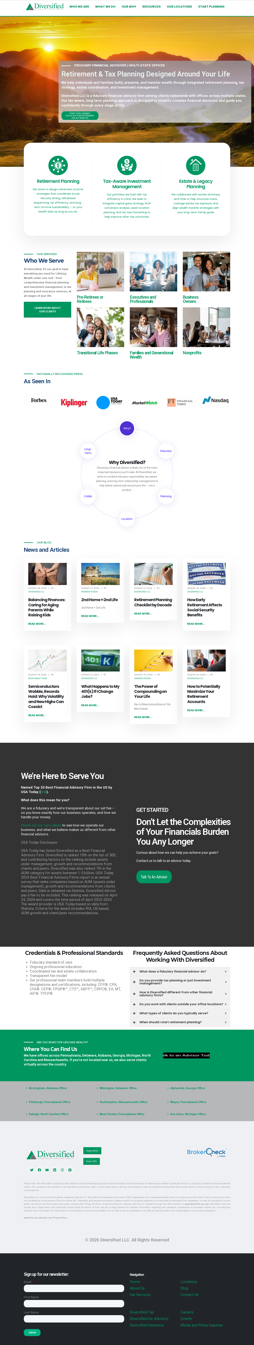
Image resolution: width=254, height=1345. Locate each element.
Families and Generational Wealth (151, 355)
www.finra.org (30, 1218)
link (43, 792)
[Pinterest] (70, 1170)
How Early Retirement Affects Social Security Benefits (204, 607)
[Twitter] (31, 1170)
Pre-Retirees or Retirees (90, 299)
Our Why (129, 6)
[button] (56, 1088)
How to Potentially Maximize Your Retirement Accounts (203, 694)
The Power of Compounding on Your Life (150, 691)
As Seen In (37, 381)
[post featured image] (47, 574)
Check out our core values (41, 825)
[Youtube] (47, 1170)
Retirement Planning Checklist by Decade (153, 602)
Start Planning (211, 6)
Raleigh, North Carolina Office (48, 1114)
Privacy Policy (60, 1218)
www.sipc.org (45, 1218)
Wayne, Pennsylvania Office (188, 1102)
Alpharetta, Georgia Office (187, 1088)
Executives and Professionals (143, 299)
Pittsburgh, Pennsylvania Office (49, 1102)
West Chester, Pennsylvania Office (122, 1114)
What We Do (105, 6)
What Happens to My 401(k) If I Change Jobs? (100, 691)
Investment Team (37, 678)
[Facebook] (39, 1170)
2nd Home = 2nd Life (99, 599)
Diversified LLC (36, 591)
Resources (151, 6)
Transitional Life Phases (97, 352)
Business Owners (190, 299)
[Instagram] (62, 1170)
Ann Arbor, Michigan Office (188, 1114)
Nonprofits (192, 352)
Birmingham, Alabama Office (48, 1088)
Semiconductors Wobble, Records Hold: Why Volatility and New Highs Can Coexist (46, 696)
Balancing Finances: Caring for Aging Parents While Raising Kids (46, 607)
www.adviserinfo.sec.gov (197, 1204)
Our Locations (179, 6)
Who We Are (79, 6)
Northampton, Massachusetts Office (123, 1102)
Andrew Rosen (89, 591)
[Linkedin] (54, 1170)
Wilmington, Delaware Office (118, 1088)
